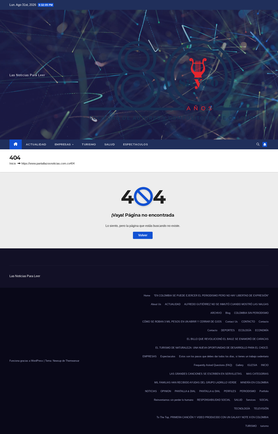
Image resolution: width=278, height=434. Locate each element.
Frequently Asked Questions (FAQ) (213, 365)
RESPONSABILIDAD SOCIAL (213, 399)
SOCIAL (264, 399)
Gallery (240, 365)
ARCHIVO (216, 313)
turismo (264, 426)
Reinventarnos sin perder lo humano (173, 399)
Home (147, 295)
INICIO (265, 365)
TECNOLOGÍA (242, 408)
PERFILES (230, 391)
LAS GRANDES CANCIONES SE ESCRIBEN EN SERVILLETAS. (206, 373)
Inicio (12, 163)
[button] (257, 144)
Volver (142, 235)
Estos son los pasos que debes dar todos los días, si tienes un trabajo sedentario (224, 356)
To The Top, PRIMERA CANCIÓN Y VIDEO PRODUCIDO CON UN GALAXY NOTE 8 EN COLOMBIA (213, 417)
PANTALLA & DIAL (185, 391)
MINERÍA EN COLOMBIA (254, 382)
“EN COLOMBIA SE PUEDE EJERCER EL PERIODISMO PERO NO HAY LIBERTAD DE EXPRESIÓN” (211, 295)
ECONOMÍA (262, 330)
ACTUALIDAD (36, 144)
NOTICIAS (151, 391)
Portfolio (264, 391)
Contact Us (231, 321)
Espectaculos (135, 144)
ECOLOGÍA (244, 330)
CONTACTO (248, 321)
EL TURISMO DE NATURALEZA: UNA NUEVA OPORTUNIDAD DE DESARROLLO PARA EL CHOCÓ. (212, 347)
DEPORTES (228, 330)
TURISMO (89, 144)
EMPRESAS (63, 144)
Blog (227, 313)
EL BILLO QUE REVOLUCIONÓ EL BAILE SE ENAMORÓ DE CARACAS (228, 339)
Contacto (264, 321)
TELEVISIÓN (261, 408)
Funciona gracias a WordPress (26, 360)
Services (251, 399)
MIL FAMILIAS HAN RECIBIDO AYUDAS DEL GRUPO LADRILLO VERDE (195, 382)
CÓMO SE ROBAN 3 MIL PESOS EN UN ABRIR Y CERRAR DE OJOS (182, 321)
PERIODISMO (248, 391)
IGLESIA (252, 365)
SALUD (109, 144)
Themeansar (72, 360)
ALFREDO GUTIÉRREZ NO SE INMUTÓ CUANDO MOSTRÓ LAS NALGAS (226, 304)
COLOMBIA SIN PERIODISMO (251, 313)
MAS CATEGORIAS (257, 373)
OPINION (166, 391)
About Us (156, 304)
